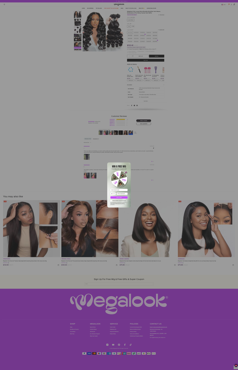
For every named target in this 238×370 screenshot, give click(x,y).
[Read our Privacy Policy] (127, 202)
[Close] (129, 163)
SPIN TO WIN (119, 197)
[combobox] (113, 194)
